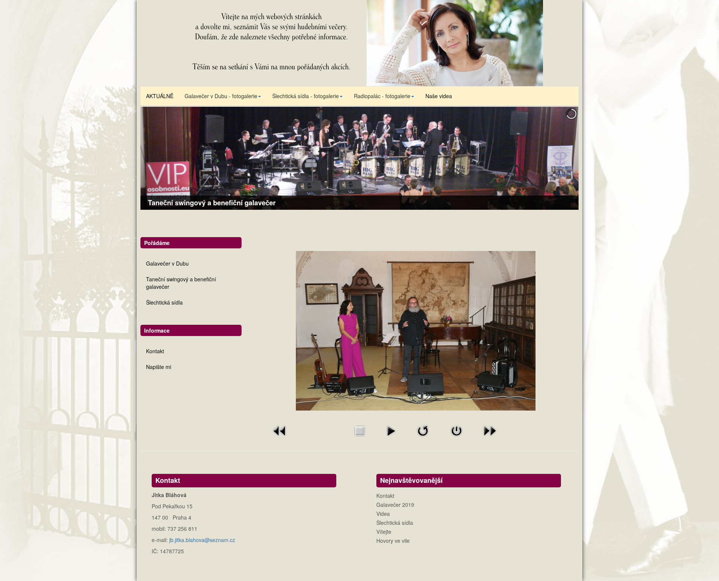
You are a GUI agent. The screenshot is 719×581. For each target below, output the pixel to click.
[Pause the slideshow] (555, 158)
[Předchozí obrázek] (280, 430)
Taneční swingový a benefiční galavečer (181, 282)
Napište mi (158, 366)
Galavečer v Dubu (167, 263)
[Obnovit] (423, 430)
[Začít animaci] (391, 430)
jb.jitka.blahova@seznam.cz (202, 540)
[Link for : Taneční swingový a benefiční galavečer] (359, 158)
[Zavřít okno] (456, 430)
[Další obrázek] (490, 430)
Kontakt (155, 351)
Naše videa (438, 96)
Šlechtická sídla (164, 302)
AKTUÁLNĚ (159, 96)
